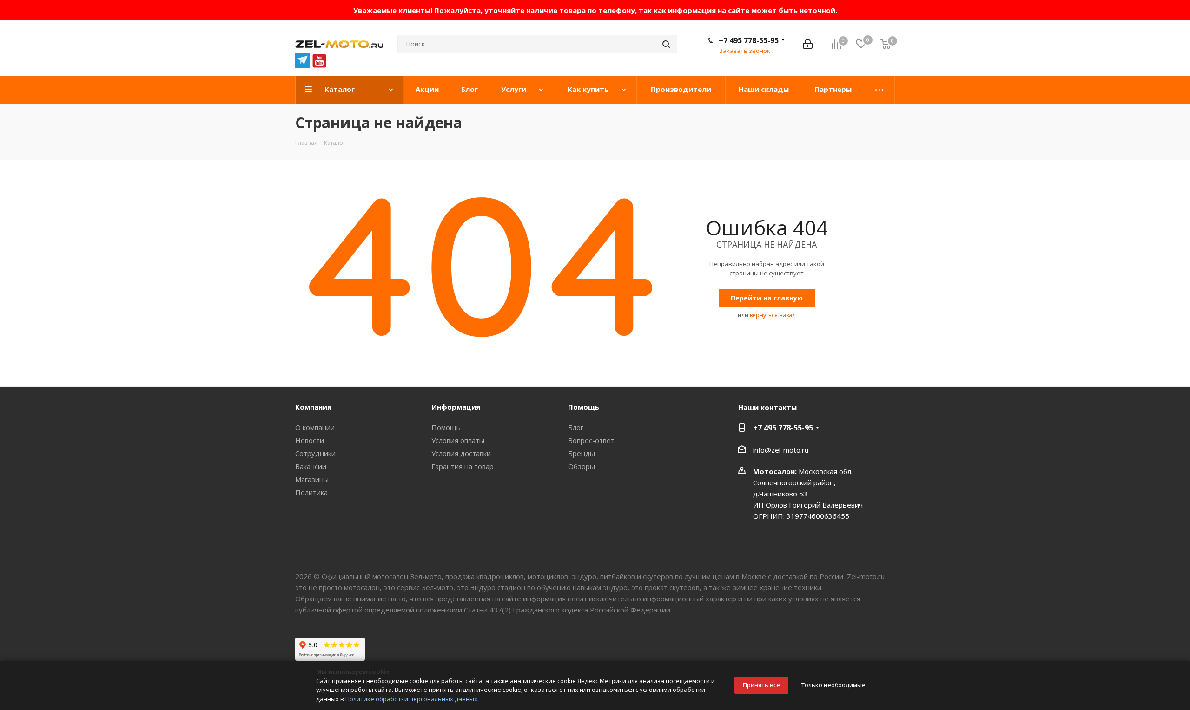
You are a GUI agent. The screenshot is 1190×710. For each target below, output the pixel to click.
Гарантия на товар (462, 466)
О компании (315, 427)
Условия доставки (461, 453)
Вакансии (310, 466)
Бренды (581, 453)
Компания (313, 406)
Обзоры (581, 466)
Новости (309, 440)
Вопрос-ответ (591, 440)
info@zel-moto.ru (780, 450)
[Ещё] (879, 90)
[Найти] (666, 44)
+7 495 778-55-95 (749, 40)
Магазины (312, 479)
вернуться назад (772, 315)
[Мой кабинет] (808, 44)
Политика (311, 492)
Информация (455, 406)
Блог (575, 427)
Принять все (761, 685)
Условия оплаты (457, 440)
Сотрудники (315, 453)
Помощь (446, 427)
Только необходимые (833, 685)
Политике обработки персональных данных (411, 699)
